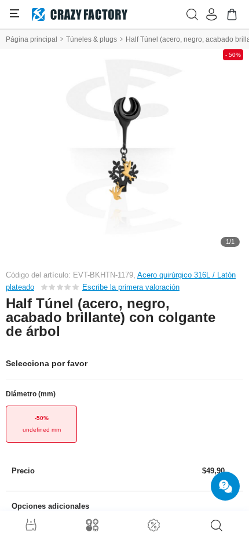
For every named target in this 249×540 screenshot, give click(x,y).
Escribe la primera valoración (131, 287)
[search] (216, 525)
